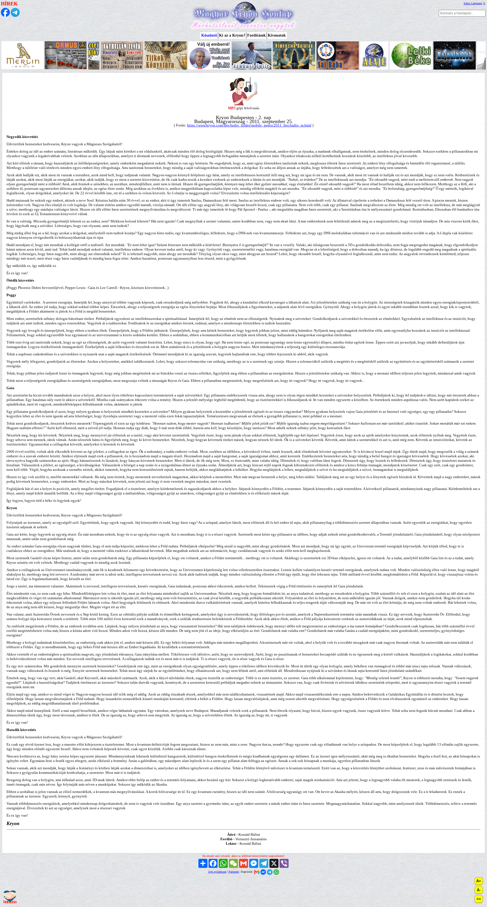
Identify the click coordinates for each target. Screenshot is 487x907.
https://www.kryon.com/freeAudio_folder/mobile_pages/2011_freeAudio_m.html (249, 125)
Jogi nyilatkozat (217, 871)
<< (479, 899)
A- (479, 890)
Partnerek (234, 871)
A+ (478, 881)
